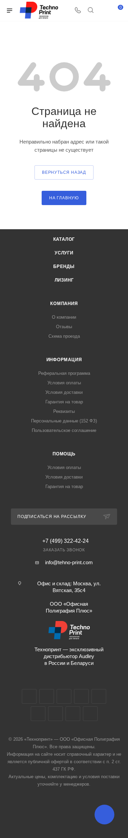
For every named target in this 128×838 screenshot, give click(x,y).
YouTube (98, 696)
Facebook (46, 696)
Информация (64, 359)
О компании (64, 317)
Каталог (64, 239)
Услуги (64, 252)
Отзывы (64, 326)
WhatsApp (73, 713)
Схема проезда (64, 336)
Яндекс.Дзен (90, 713)
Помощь (64, 453)
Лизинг (64, 280)
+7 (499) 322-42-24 (65, 541)
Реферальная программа (64, 373)
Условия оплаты (64, 382)
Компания (63, 303)
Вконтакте (29, 696)
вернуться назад (64, 172)
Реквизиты (64, 411)
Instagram (64, 696)
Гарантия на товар (64, 401)
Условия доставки (64, 392)
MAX (55, 713)
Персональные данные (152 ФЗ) (64, 420)
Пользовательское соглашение (64, 430)
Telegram (81, 696)
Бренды (64, 266)
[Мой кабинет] (103, 11)
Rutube (38, 713)
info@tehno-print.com (69, 562)
